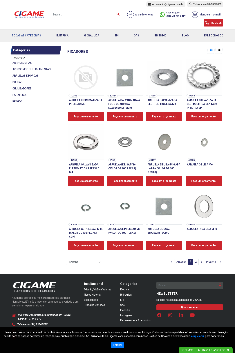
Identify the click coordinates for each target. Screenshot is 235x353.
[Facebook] (159, 316)
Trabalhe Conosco (94, 304)
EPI (117, 35)
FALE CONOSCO (213, 35)
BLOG (185, 35)
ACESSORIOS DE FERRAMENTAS (31, 69)
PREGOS (17, 101)
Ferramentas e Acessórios (135, 320)
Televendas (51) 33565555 (207, 4)
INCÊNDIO (160, 35)
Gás (122, 304)
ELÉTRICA (62, 35)
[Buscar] (118, 14)
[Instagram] (170, 316)
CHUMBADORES (21, 88)
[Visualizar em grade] (211, 50)
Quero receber (190, 307)
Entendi (117, 344)
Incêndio (125, 310)
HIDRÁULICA (91, 35)
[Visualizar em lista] (219, 50)
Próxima (211, 261)
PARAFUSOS (19, 94)
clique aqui (198, 336)
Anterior (181, 261)
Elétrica (124, 289)
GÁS (136, 35)
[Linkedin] (181, 316)
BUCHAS (17, 82)
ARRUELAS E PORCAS (25, 75)
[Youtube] (192, 316)
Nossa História (92, 294)
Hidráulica (126, 294)
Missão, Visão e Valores (97, 289)
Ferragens (126, 315)
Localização (91, 299)
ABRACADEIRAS (22, 62)
